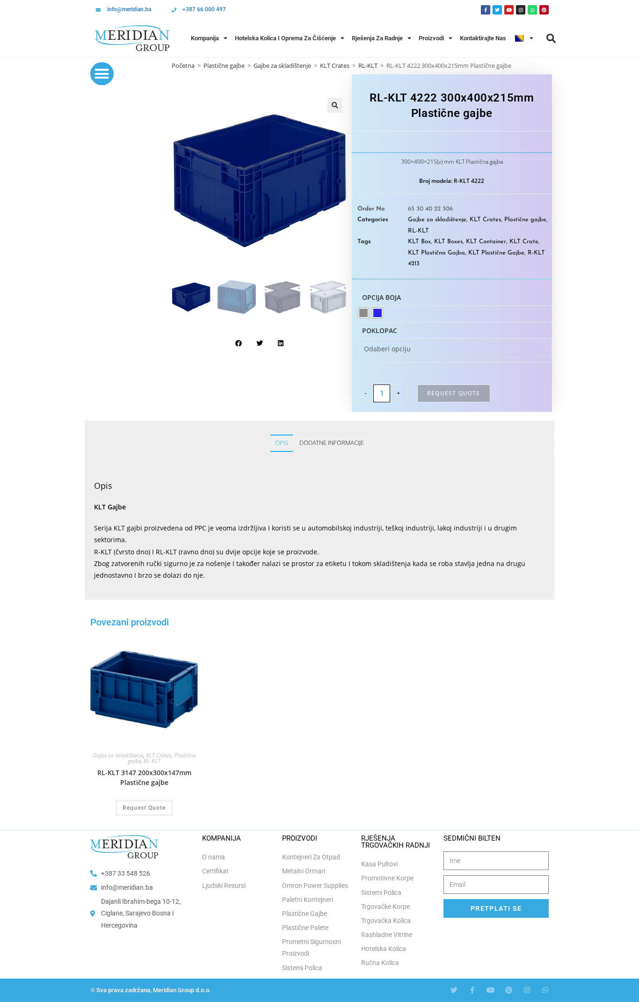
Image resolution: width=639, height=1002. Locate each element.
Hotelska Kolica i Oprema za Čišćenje (285, 38)
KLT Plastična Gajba (436, 253)
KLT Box (419, 242)
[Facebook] (485, 10)
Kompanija (205, 38)
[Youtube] (509, 10)
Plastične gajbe (224, 65)
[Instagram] (520, 10)
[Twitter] (497, 10)
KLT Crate (523, 242)
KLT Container (486, 242)
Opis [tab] (281, 443)
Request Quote (453, 393)
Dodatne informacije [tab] (331, 443)
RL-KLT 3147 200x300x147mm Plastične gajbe (144, 777)
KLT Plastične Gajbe (496, 253)
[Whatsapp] (532, 10)
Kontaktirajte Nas (483, 38)
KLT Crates (334, 65)
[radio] (363, 313)
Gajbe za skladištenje (282, 65)
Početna (183, 65)
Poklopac (379, 330)
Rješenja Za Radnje (377, 38)
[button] (551, 38)
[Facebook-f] (472, 990)
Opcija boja (381, 297)
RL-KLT (418, 231)
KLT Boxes (448, 242)
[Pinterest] (544, 10)
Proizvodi (431, 38)
